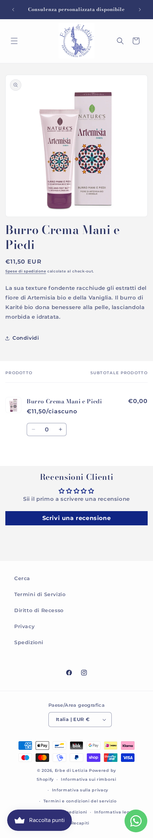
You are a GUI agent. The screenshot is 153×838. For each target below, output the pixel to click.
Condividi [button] (25, 338)
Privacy (24, 626)
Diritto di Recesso (39, 610)
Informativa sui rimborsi (88, 779)
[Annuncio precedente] (13, 9)
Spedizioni (28, 642)
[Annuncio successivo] (140, 9)
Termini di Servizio (39, 594)
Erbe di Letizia (72, 770)
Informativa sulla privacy (80, 789)
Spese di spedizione (25, 271)
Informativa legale (115, 812)
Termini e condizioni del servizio (80, 801)
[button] (14, 41)
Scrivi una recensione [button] (76, 518)
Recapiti (80, 823)
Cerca (22, 578)
